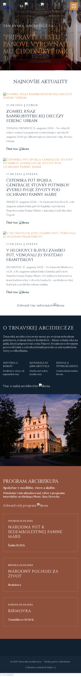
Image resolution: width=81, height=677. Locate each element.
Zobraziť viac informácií (34, 305)
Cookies (7, 675)
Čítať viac (12, 148)
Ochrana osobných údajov (39, 667)
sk (22, 6)
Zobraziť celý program (19, 505)
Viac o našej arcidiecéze (20, 386)
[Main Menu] (74, 6)
